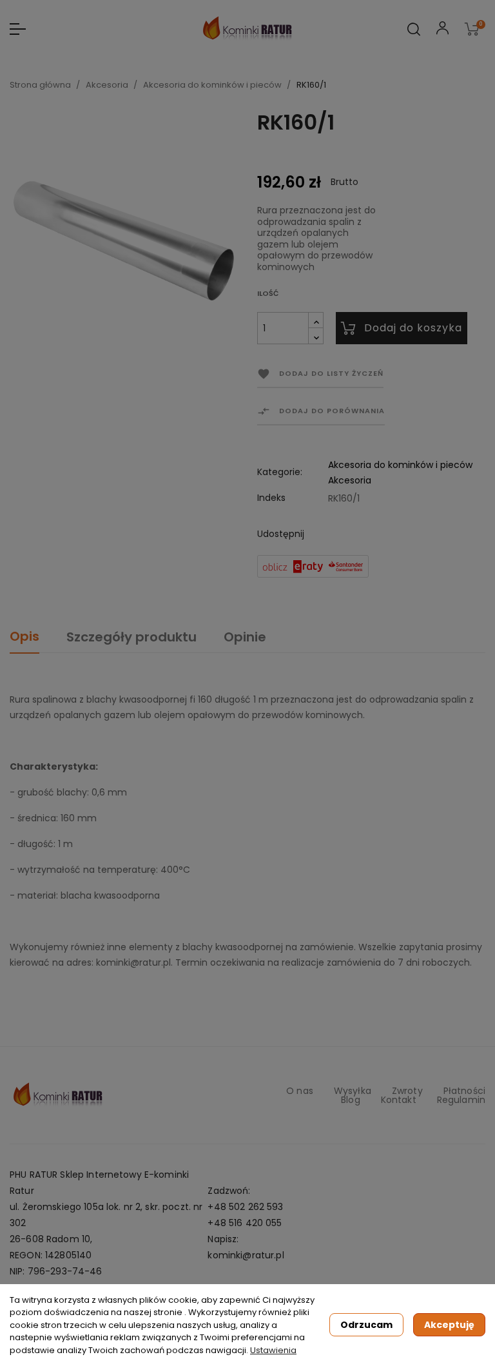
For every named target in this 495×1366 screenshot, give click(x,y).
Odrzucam (366, 1324)
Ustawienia (273, 1350)
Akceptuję (449, 1324)
